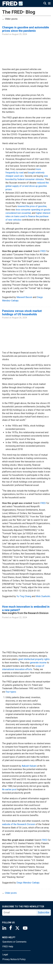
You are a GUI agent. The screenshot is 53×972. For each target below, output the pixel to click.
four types (11, 691)
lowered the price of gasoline (32, 206)
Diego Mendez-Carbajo (28, 882)
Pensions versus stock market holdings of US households (22, 312)
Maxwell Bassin (24, 297)
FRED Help (7, 946)
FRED (43, 251)
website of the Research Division (18, 824)
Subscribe (43, 912)
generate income (38, 662)
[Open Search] (45, 4)
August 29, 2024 (19, 34)
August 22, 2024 (19, 617)
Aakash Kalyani (29, 766)
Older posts (10, 19)
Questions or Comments (14, 941)
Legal (5, 954)
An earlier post (9, 789)
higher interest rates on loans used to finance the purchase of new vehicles (28, 216)
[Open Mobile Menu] (49, 4)
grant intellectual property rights (34, 659)
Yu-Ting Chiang (24, 596)
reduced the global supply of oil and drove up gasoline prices (27, 186)
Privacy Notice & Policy (14, 959)
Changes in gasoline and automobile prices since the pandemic (25, 29)
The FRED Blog (18, 12)
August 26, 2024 (19, 318)
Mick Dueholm (43, 596)
